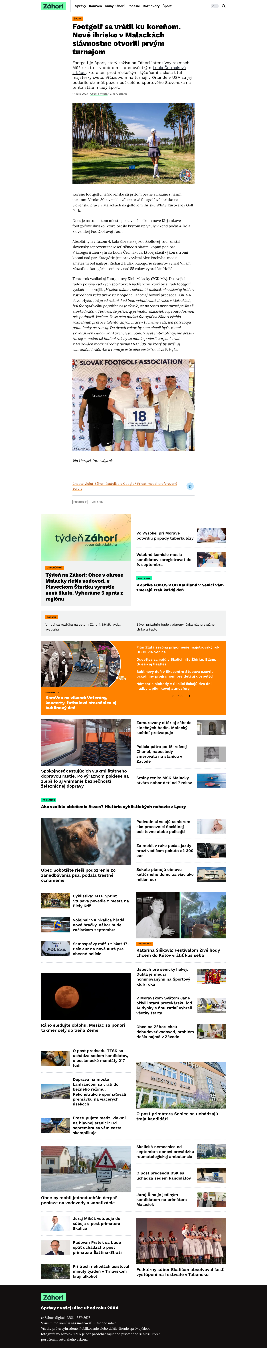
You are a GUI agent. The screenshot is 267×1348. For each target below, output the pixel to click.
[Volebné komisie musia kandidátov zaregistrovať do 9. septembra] (211, 559)
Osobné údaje (106, 1323)
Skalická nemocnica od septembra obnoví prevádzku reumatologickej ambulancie (165, 1151)
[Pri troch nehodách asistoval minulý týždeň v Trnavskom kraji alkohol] (55, 1271)
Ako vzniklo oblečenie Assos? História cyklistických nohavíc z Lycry (113, 806)
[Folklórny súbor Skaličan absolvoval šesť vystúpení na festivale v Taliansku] (181, 1241)
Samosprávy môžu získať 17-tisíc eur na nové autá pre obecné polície (101, 949)
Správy (80, 6)
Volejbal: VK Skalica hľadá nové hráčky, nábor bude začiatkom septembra (98, 925)
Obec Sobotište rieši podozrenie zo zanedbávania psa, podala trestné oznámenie (78, 875)
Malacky (97, 502)
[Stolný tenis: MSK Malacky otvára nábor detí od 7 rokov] (211, 780)
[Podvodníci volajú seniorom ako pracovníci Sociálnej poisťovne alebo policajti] (211, 826)
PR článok (144, 578)
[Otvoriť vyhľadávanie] (224, 6)
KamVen (95, 6)
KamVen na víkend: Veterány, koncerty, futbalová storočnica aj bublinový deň (80, 702)
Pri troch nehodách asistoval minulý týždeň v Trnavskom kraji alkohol (101, 1271)
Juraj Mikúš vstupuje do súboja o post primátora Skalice (96, 1223)
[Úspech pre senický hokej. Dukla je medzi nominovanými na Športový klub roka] (211, 976)
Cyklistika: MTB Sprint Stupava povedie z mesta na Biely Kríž (101, 901)
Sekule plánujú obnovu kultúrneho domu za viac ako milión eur (165, 874)
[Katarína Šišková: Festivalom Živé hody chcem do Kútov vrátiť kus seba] (181, 915)
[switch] (215, 6)
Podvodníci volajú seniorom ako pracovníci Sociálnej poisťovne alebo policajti (163, 826)
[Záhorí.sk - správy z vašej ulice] (53, 6)
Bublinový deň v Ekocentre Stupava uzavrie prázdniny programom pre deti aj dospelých (175, 673)
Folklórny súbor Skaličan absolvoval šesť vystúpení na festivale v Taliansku (180, 1272)
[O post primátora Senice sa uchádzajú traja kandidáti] (181, 1085)
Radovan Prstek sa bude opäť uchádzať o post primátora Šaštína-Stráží (97, 1247)
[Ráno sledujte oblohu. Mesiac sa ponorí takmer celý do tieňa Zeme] (86, 996)
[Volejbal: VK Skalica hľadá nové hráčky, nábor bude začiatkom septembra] (55, 924)
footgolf (80, 502)
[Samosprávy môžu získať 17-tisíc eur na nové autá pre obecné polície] (55, 948)
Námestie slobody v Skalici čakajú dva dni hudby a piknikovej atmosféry (174, 686)
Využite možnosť (66, 1323)
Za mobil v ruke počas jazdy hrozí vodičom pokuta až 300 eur (164, 850)
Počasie (134, 6)
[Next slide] (189, 696)
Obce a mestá (99, 93)
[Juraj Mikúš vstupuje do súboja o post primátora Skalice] (55, 1223)
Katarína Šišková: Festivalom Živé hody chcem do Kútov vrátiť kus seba (178, 953)
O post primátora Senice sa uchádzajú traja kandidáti (177, 1116)
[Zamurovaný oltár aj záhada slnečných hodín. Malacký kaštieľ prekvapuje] (211, 727)
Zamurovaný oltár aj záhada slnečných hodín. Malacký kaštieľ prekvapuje (164, 727)
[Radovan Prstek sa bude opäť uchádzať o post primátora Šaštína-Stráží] (55, 1247)
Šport (167, 6)
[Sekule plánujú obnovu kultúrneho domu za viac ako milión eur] (211, 874)
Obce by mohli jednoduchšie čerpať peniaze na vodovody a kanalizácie (79, 1200)
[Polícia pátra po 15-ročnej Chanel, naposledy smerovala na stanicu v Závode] (211, 754)
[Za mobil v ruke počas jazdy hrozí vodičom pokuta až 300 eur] (211, 850)
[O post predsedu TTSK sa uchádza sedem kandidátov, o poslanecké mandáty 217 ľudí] (55, 1058)
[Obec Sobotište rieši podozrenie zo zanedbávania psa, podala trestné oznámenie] (86, 841)
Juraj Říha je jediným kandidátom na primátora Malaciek (161, 1199)
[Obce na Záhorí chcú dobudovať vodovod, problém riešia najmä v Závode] (211, 1031)
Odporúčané (54, 567)
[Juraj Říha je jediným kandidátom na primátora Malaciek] (211, 1199)
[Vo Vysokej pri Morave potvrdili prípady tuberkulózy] (211, 535)
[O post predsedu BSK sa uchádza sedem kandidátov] (211, 1175)
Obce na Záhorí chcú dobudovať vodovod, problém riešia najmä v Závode (165, 1031)
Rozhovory (151, 6)
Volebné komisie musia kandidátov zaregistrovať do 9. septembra (163, 559)
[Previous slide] (173, 696)
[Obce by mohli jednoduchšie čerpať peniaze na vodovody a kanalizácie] (86, 1169)
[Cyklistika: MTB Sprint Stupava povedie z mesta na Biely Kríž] (55, 900)
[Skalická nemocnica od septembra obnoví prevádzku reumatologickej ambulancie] (211, 1151)
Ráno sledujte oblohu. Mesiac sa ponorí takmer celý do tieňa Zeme (83, 1028)
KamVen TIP (52, 692)
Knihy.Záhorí (115, 6)
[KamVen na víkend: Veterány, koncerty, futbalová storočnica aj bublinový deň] (86, 664)
